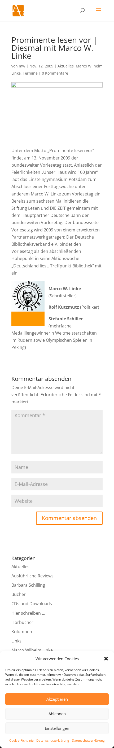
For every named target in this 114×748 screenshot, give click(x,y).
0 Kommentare (55, 73)
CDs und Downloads (31, 603)
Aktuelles (66, 66)
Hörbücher (22, 622)
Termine (30, 73)
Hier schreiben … (28, 613)
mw (22, 66)
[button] (106, 658)
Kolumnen (21, 632)
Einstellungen (57, 728)
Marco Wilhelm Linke (32, 650)
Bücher (18, 594)
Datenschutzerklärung (52, 740)
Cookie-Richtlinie (21, 740)
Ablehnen (57, 713)
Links (16, 641)
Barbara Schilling (28, 585)
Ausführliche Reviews (32, 576)
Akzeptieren (57, 699)
